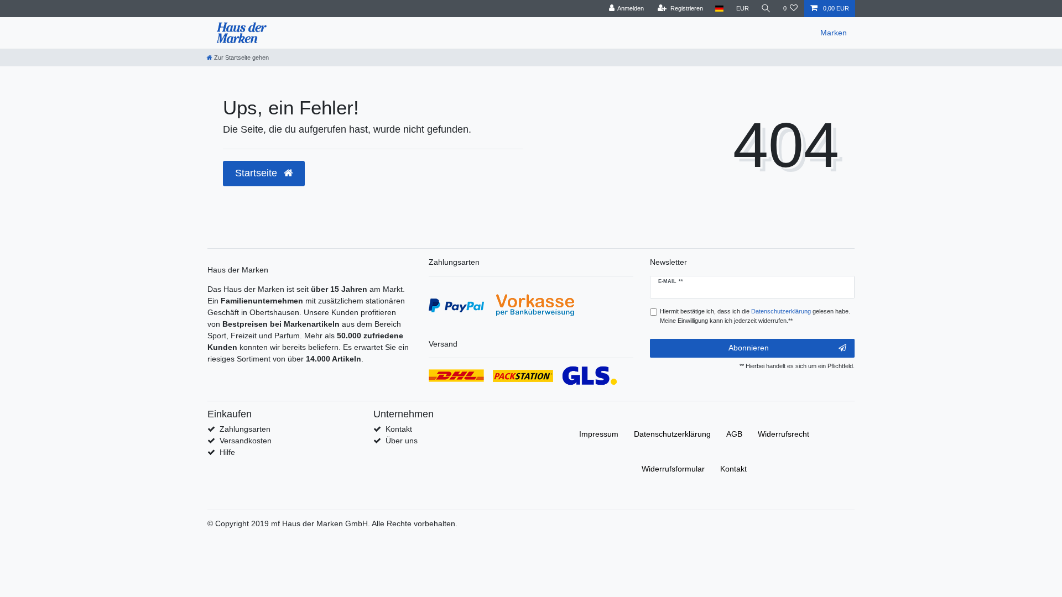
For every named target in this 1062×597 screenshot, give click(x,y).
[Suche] (766, 8)
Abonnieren (748, 347)
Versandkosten (246, 440)
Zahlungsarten (245, 429)
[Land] (719, 8)
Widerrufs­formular (673, 468)
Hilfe (227, 452)
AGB (734, 434)
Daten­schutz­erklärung (672, 434)
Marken (833, 32)
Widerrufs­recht (783, 434)
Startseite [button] (257, 173)
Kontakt (399, 429)
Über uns (402, 440)
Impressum (598, 434)
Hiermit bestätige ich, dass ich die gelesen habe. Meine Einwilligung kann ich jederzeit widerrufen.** (755, 316)
